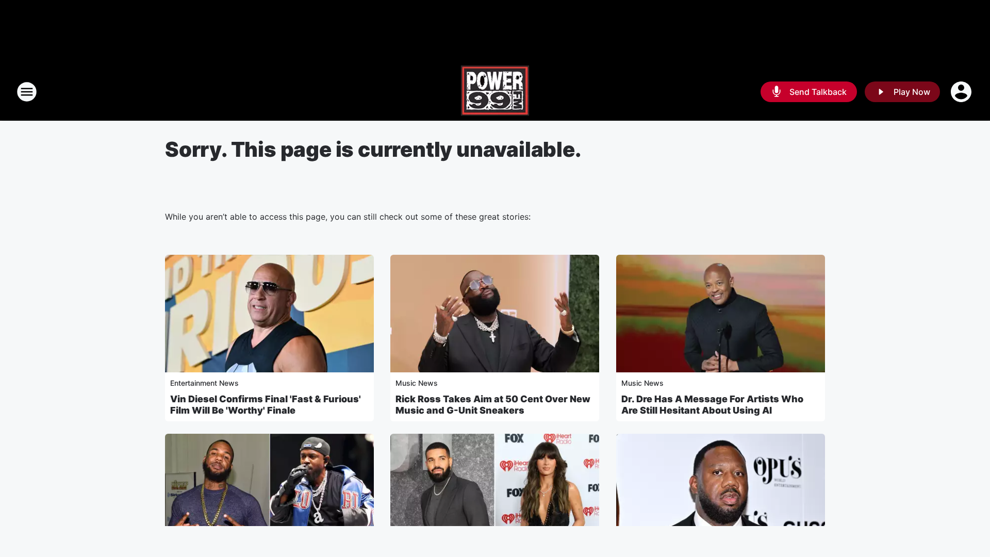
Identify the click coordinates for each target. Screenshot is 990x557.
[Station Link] (495, 92)
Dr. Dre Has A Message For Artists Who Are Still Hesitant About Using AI (712, 405)
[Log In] (962, 91)
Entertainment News (204, 383)
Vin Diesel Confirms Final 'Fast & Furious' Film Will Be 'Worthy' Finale (265, 405)
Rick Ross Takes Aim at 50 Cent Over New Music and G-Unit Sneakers (492, 405)
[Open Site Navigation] (26, 91)
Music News (416, 383)
